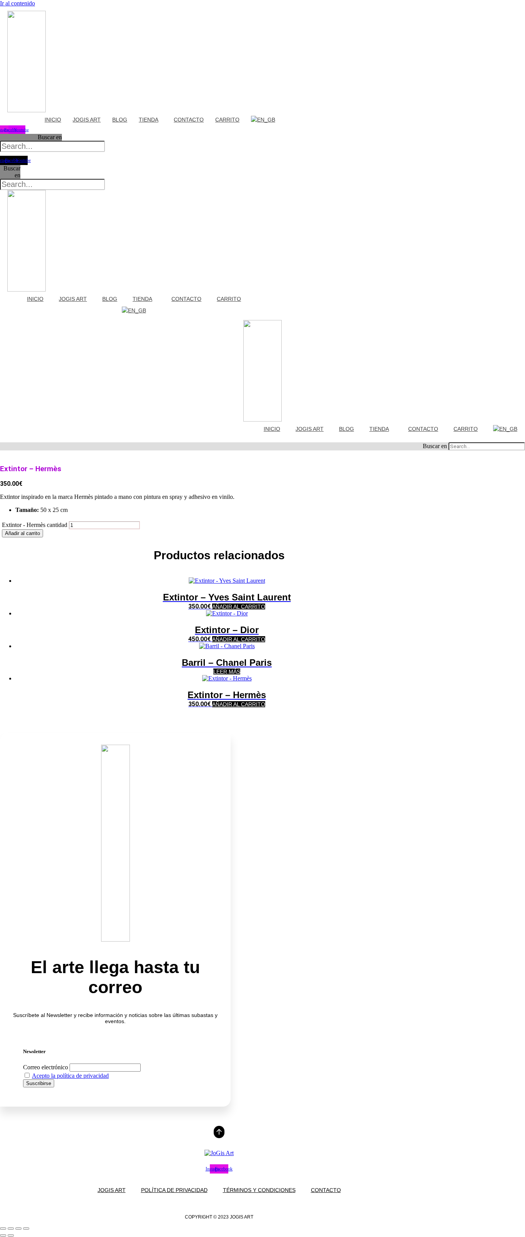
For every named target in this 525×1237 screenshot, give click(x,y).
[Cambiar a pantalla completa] (11, 1228)
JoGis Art (87, 120)
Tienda (148, 120)
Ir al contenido (17, 3)
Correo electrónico (45, 1067)
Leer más (226, 672)
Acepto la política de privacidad (70, 1075)
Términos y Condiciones (259, 1190)
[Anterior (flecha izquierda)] (3, 1235)
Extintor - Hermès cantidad (34, 525)
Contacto (189, 120)
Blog (119, 120)
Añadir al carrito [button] (238, 606)
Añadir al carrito (22, 533)
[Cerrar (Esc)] (26, 1228)
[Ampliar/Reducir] (3, 1228)
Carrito (227, 120)
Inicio (53, 120)
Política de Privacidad (174, 1190)
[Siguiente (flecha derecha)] (11, 1235)
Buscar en (50, 137)
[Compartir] (18, 1228)
